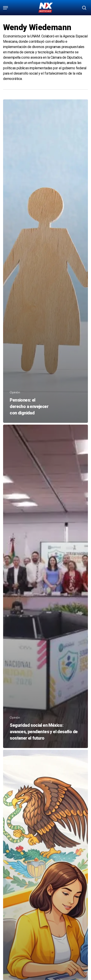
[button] (5, 8)
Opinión (15, 392)
